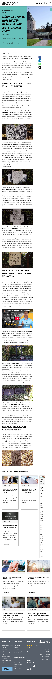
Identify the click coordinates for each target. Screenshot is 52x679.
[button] (10, 54)
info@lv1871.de (47, 659)
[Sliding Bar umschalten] (44, 3)
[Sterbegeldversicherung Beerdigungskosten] (42, 476)
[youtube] (28, 669)
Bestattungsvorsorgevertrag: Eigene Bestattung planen (10, 491)
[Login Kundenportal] (39, 3)
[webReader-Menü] (4, 54)
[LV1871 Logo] (10, 1)
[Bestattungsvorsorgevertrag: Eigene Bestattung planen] (10, 476)
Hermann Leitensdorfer (10, 61)
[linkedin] (31, 669)
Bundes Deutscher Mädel (13, 284)
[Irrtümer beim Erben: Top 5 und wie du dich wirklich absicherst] (29, 476)
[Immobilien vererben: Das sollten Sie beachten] (38, 561)
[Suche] (47, 3)
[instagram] (31, 666)
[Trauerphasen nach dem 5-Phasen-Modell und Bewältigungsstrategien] (38, 597)
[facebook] (28, 666)
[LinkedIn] (40, 60)
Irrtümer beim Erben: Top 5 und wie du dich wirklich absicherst (29, 491)
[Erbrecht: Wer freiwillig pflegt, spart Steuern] (13, 561)
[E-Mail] (40, 67)
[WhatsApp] (40, 64)
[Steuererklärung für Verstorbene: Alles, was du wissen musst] (13, 597)
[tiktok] (34, 666)
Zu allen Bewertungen (32, 651)
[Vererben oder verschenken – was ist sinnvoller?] (10, 512)
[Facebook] (40, 57)
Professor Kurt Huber (26, 290)
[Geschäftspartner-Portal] (37, 3)
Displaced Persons (9, 65)
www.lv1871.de (47, 661)
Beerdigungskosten (42, 490)
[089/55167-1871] (42, 3)
